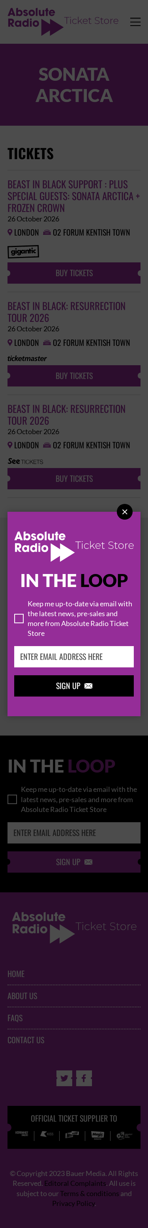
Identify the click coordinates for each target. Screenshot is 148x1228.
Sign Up (74, 686)
